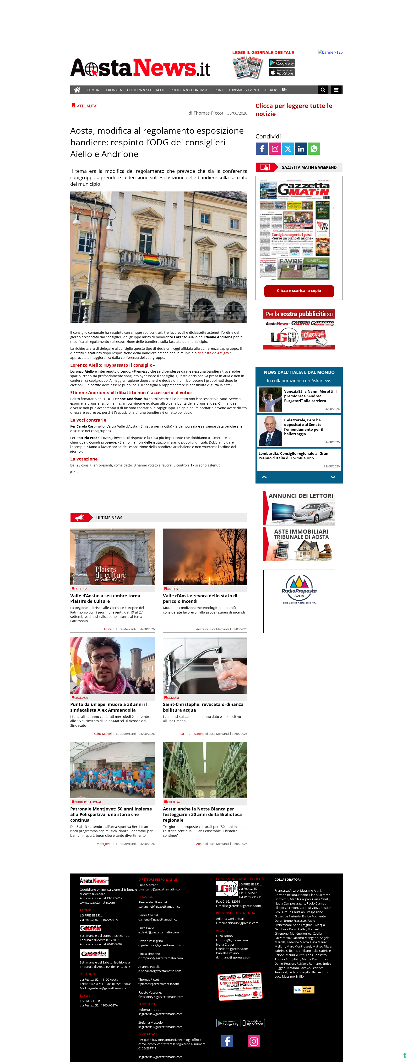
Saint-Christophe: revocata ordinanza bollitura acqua (203, 707)
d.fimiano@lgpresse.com (233, 957)
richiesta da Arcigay (213, 353)
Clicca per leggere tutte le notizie (293, 109)
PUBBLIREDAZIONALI (88, 802)
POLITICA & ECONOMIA (189, 90)
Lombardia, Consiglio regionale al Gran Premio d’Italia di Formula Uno (293, 456)
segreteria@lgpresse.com (243, 906)
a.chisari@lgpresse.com (241, 923)
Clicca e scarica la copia (299, 290)
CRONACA (114, 90)
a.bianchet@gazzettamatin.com (160, 906)
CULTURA (80, 589)
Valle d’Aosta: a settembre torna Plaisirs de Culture (105, 598)
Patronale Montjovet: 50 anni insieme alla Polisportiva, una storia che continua (111, 814)
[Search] (323, 89)
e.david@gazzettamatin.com (158, 932)
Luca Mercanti (126, 629)
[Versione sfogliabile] (248, 64)
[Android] (282, 63)
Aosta (107, 629)
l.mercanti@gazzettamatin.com (160, 889)
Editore (85, 910)
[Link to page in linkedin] (301, 149)
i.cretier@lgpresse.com (232, 949)
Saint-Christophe (192, 733)
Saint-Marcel (103, 733)
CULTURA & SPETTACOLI (146, 90)
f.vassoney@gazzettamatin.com (161, 997)
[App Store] (282, 72)
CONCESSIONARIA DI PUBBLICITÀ (240, 879)
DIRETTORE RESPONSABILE (157, 879)
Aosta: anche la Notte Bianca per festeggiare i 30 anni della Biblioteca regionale (202, 814)
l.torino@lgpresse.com (232, 940)
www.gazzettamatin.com (97, 902)
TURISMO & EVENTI (243, 90)
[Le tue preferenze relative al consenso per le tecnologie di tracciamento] (404, 1055)
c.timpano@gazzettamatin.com (160, 958)
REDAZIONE (88, 974)
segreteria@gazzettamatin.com (109, 988)
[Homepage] (77, 89)
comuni (173, 698)
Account (222, 930)
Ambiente (174, 589)
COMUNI (94, 90)
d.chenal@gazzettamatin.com (159, 919)
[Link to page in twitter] (288, 149)
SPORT (218, 90)
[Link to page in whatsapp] (314, 149)
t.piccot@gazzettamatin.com (158, 984)
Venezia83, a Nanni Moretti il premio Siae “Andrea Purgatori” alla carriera (310, 396)
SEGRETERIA (147, 1004)
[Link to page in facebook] (262, 149)
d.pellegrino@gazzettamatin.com (161, 945)
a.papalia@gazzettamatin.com (159, 971)
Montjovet (104, 844)
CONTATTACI (147, 1034)
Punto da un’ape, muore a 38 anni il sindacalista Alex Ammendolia (108, 707)
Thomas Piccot (208, 113)
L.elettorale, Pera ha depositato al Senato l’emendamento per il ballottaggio (303, 427)
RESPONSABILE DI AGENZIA (235, 913)
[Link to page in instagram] (275, 149)
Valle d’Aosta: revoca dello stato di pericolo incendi (200, 598)
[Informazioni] (284, 89)
